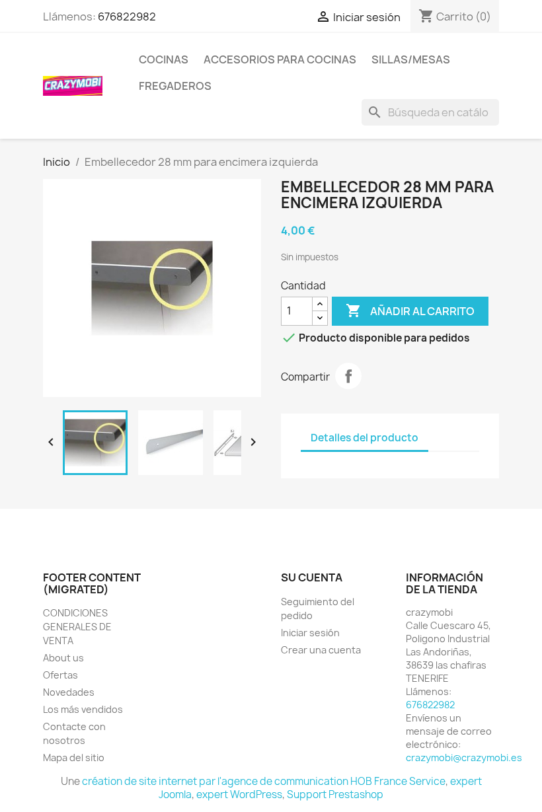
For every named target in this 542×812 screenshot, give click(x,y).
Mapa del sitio (73, 757)
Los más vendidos (83, 709)
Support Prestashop (335, 794)
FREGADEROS (175, 86)
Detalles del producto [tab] (364, 438)
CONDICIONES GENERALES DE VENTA (77, 627)
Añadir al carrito (410, 310)
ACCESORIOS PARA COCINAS (280, 59)
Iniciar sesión (310, 632)
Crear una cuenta (321, 650)
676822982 (127, 16)
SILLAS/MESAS (410, 59)
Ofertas (60, 675)
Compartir (348, 376)
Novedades (69, 692)
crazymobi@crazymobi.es (464, 757)
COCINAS (163, 59)
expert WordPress (239, 794)
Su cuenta (311, 577)
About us (63, 657)
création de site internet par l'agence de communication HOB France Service (263, 781)
